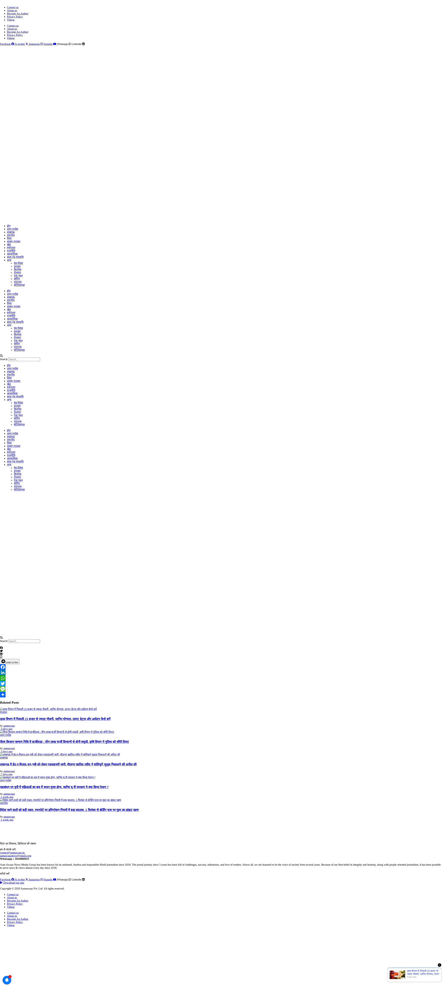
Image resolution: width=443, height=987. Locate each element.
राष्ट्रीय (11, 235)
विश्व (9, 238)
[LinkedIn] (221, 672)
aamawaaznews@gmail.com (15, 855)
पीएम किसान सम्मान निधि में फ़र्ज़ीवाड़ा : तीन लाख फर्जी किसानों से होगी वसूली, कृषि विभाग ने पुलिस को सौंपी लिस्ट (64, 742)
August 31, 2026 (8, 1)
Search (3, 359)
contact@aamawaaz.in (12, 852)
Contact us (13, 7)
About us (12, 10)
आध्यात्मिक (12, 253)
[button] (221, 356)
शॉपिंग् (17, 278)
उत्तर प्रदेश (12, 229)
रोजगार (17, 272)
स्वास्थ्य (17, 281)
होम (8, 225)
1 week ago (6, 796)
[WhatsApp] (221, 678)
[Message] (221, 689)
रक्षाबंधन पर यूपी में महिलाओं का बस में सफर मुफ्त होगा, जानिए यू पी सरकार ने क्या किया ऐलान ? (54, 787)
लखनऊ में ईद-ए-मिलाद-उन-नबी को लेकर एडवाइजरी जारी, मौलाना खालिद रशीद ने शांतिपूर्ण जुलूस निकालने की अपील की (68, 764)
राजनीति (11, 250)
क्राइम (17, 266)
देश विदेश (18, 263)
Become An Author (17, 13)
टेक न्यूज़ (18, 275)
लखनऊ (11, 232)
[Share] (221, 694)
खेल (9, 244)
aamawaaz (9, 725)
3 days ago (6, 728)
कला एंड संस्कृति (15, 257)
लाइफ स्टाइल (13, 241)
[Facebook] (221, 667)
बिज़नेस (17, 269)
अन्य (9, 260)
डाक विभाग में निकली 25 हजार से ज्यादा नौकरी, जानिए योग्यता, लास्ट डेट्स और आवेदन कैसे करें (55, 719)
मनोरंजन (11, 247)
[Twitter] (221, 683)
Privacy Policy (15, 16)
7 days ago (6, 774)
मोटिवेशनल (19, 285)
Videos (11, 19)
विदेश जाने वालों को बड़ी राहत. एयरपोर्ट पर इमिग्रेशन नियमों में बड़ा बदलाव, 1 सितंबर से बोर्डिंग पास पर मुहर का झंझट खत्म (69, 810)
